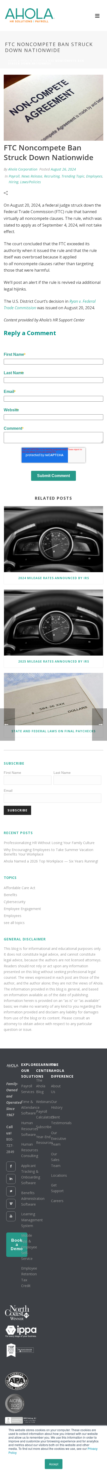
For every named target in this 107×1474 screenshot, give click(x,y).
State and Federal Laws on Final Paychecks (53, 731)
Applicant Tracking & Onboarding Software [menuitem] (30, 1174)
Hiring (13, 182)
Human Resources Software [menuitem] (29, 1128)
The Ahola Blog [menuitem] (40, 1086)
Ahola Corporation (22, 169)
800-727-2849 (10, 1145)
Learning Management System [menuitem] (32, 1220)
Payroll (14, 176)
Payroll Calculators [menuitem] (45, 1114)
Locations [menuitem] (59, 1175)
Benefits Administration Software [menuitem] (33, 1198)
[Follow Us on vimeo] (11, 1204)
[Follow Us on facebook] (11, 1166)
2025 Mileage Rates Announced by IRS (53, 661)
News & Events (33, 60)
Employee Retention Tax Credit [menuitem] (29, 1277)
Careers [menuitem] (57, 1200)
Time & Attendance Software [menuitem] (30, 1107)
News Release (31, 176)
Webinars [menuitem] (43, 1101)
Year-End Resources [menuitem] (44, 1139)
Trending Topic (72, 176)
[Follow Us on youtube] (11, 1216)
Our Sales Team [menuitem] (55, 1160)
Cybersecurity (14, 902)
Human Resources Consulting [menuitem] (29, 1150)
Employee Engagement (22, 909)
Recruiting (52, 176)
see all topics (14, 923)
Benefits (10, 895)
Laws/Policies (30, 182)
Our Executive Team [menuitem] (58, 1138)
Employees (94, 176)
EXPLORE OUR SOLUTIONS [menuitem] (27, 1070)
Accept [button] (53, 1464)
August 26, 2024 (63, 169)
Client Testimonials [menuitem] (61, 1120)
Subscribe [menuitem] (44, 1126)
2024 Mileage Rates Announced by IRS (53, 578)
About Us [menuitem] (56, 1089)
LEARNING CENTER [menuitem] (42, 1067)
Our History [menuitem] (56, 1104)
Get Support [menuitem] (57, 1188)
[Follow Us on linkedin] (11, 1179)
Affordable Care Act (19, 888)
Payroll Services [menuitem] (27, 1089)
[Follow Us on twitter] (11, 1191)
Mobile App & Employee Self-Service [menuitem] (29, 1247)
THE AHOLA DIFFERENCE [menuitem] (57, 1070)
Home (12, 60)
